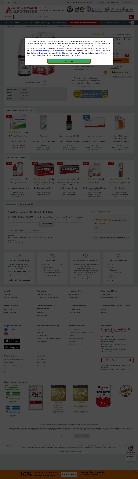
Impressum (60, 50)
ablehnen (97, 50)
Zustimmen (73, 53)
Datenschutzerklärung (41, 50)
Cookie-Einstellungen (40, 53)
